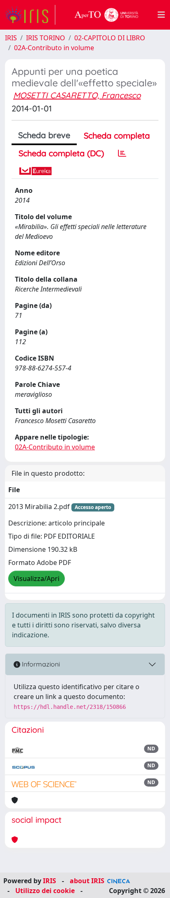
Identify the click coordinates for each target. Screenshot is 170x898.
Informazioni (40, 664)
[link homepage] (30, 15)
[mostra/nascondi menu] (161, 15)
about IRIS (87, 880)
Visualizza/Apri (36, 578)
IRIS (11, 37)
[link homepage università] (106, 15)
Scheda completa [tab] (117, 135)
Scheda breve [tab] (44, 135)
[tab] (122, 153)
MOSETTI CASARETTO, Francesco (77, 95)
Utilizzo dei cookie (45, 890)
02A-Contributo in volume (54, 47)
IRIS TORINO (45, 37)
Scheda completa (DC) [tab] (61, 153)
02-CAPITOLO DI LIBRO (109, 37)
